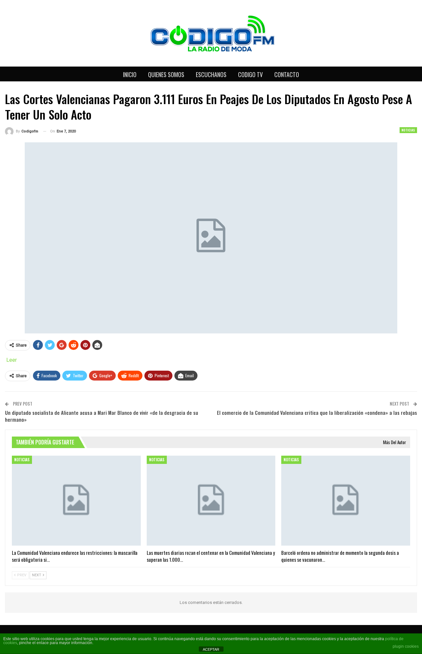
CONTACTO (286, 74)
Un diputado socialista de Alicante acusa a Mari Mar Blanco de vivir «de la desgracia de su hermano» (101, 416)
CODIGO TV (250, 74)
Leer (11, 360)
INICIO (129, 74)
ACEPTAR (211, 649)
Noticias (408, 130)
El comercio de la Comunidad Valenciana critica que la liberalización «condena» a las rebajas (317, 412)
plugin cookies (406, 646)
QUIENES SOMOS (166, 74)
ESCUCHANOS (211, 74)
